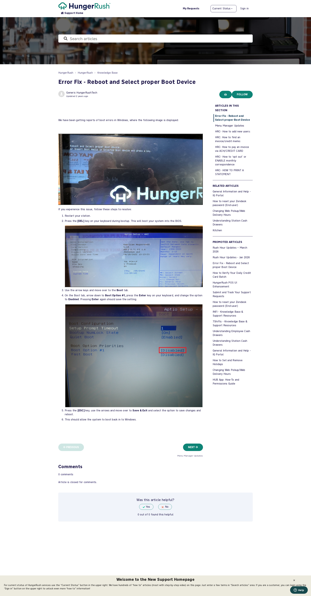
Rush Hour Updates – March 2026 (230, 249)
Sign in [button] (244, 8)
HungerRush (65, 72)
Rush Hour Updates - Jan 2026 (231, 257)
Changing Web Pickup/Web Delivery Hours (229, 213)
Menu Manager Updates (229, 125)
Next (192, 447)
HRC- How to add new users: (233, 131)
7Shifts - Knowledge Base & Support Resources (230, 323)
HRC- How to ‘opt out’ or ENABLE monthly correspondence (230, 160)
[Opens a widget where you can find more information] (299, 590)
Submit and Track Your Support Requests (232, 294)
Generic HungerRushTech (81, 92)
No (166, 506)
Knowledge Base (107, 72)
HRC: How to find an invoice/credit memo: (228, 139)
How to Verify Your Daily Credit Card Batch (232, 275)
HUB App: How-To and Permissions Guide (226, 381)
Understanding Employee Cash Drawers (231, 333)
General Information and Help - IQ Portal (232, 193)
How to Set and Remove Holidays (227, 362)
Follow (242, 94)
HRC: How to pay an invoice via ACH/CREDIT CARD (232, 149)
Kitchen (217, 230)
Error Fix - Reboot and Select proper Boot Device (232, 118)
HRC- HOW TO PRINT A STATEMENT (229, 172)
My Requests (191, 8)
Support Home (73, 13)
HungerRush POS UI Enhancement (225, 284)
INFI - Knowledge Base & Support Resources (228, 313)
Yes (148, 506)
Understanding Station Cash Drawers (230, 222)
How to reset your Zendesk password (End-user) (229, 203)
